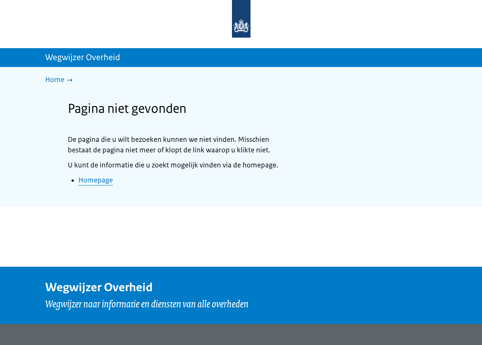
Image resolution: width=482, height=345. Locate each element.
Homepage (95, 180)
